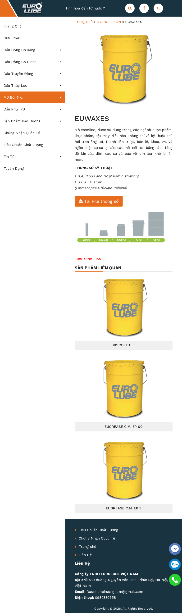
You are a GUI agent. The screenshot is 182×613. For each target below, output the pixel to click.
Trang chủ (87, 546)
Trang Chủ (84, 22)
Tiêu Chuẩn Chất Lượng (98, 530)
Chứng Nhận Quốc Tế (97, 538)
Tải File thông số (101, 201)
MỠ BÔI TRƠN (109, 22)
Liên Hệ (85, 555)
